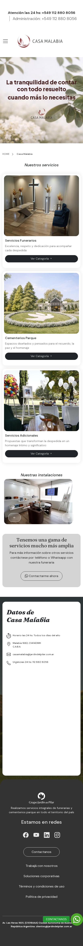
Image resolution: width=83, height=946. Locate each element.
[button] (68, 517)
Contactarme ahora (43, 576)
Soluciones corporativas (41, 876)
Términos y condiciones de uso (41, 886)
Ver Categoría (40, 258)
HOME (5, 154)
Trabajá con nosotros (42, 866)
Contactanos (41, 852)
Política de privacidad (41, 897)
